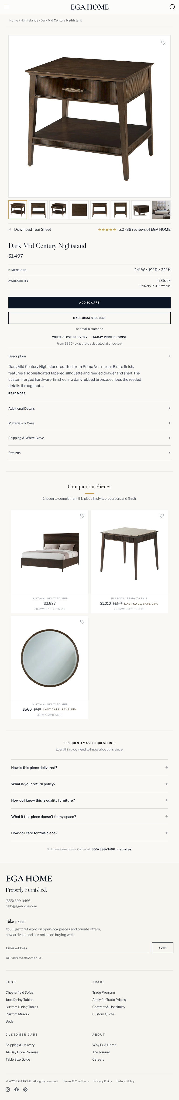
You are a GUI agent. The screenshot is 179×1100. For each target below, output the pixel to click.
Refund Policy (125, 1081)
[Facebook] (16, 1089)
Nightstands (29, 20)
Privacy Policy (102, 1081)
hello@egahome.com (21, 906)
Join (163, 947)
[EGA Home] (89, 7)
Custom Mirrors (17, 1014)
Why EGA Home (104, 1045)
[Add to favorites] (163, 43)
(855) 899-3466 (103, 849)
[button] (89, 356)
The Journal (101, 1052)
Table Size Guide (18, 1059)
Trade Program (103, 992)
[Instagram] (8, 1089)
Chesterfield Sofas (19, 992)
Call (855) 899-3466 (89, 318)
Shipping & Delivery (20, 1045)
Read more (17, 393)
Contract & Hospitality (108, 1007)
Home (13, 20)
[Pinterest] (25, 1089)
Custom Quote (103, 1014)
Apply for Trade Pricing (109, 1000)
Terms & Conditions (76, 1081)
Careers (98, 1059)
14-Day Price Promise (22, 1052)
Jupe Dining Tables (19, 1000)
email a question (91, 329)
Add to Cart (89, 302)
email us (125, 849)
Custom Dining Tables (22, 1007)
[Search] (172, 7)
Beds (9, 1021)
